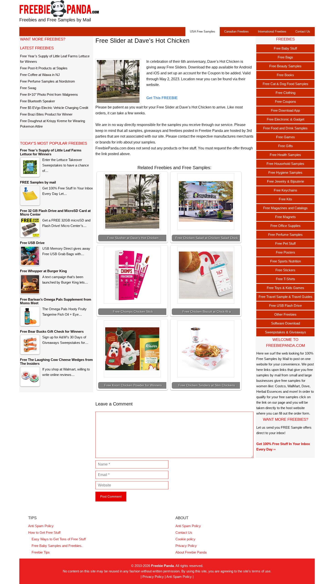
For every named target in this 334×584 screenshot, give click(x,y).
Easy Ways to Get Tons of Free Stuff (59, 539)
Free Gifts (285, 146)
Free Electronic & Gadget (285, 119)
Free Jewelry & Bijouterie (285, 181)
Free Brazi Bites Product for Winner (46, 114)
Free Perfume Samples (285, 235)
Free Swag (28, 88)
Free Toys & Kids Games (285, 288)
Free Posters (285, 252)
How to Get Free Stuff (44, 532)
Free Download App (285, 110)
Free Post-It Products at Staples (43, 68)
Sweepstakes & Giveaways (285, 332)
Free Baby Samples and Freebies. (57, 546)
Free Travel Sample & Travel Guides (285, 297)
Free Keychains (285, 190)
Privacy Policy (186, 546)
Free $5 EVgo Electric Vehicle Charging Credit (54, 108)
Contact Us (302, 31)
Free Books (285, 75)
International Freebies (272, 31)
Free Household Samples (285, 164)
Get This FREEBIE (162, 98)
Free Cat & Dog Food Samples (285, 84)
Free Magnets (285, 217)
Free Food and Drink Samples (285, 128)
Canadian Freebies (236, 31)
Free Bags (285, 57)
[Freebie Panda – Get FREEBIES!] (59, 8)
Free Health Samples (285, 155)
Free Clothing (285, 93)
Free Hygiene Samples (285, 172)
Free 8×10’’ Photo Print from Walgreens (49, 94)
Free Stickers (285, 270)
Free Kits (285, 199)
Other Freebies (285, 314)
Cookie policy (185, 539)
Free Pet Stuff (285, 243)
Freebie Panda (162, 566)
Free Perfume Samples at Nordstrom (47, 81)
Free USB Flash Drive (285, 305)
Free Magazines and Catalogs (285, 208)
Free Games (285, 137)
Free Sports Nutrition (285, 261)
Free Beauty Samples (285, 66)
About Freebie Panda (191, 552)
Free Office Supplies (285, 226)
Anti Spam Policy (41, 526)
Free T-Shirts (285, 279)
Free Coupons (285, 101)
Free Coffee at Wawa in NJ (40, 75)
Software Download (285, 323)
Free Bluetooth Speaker (37, 101)
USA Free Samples (202, 31)
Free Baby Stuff (285, 48)
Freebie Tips (41, 552)
